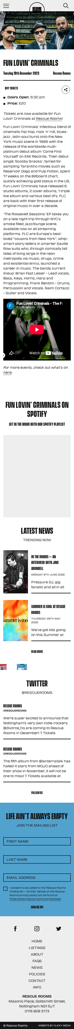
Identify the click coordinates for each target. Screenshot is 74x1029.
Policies (37, 974)
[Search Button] (66, 6)
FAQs (37, 960)
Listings (37, 947)
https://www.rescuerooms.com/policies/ (35, 899)
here (7, 372)
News (37, 967)
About (37, 954)
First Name (18, 841)
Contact (37, 980)
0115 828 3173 (37, 1011)
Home (37, 941)
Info (37, 987)
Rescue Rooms (49, 118)
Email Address (21, 877)
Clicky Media (62, 1025)
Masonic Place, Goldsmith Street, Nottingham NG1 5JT (37, 1003)
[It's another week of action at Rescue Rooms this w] (22, 669)
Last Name (17, 859)
